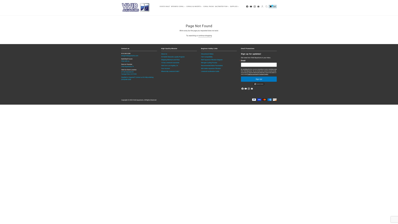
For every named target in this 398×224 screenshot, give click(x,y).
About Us (164, 54)
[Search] (266, 6)
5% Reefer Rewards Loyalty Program (173, 57)
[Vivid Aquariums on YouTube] (251, 6)
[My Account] (262, 6)
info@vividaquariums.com (129, 56)
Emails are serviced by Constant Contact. (257, 74)
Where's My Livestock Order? (170, 71)
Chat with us (125, 61)
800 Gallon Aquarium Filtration (211, 68)
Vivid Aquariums (138, 100)
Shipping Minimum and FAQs (170, 60)
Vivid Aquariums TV (127, 66)
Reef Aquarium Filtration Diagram (212, 60)
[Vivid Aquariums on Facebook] (247, 6)
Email (243, 60)
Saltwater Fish (221, 6)
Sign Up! (259, 79)
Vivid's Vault (165, 6)
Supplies (234, 6)
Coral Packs (208, 6)
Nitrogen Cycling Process (209, 62)
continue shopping (205, 36)
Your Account (165, 68)
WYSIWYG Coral (177, 6)
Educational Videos (207, 54)
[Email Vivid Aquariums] (258, 6)
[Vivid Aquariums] (135, 7)
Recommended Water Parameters (212, 65)
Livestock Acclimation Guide (210, 71)
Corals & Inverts (193, 6)
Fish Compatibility (207, 57)
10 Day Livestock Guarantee (170, 62)
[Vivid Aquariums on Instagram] (255, 6)
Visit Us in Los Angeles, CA (169, 65)
